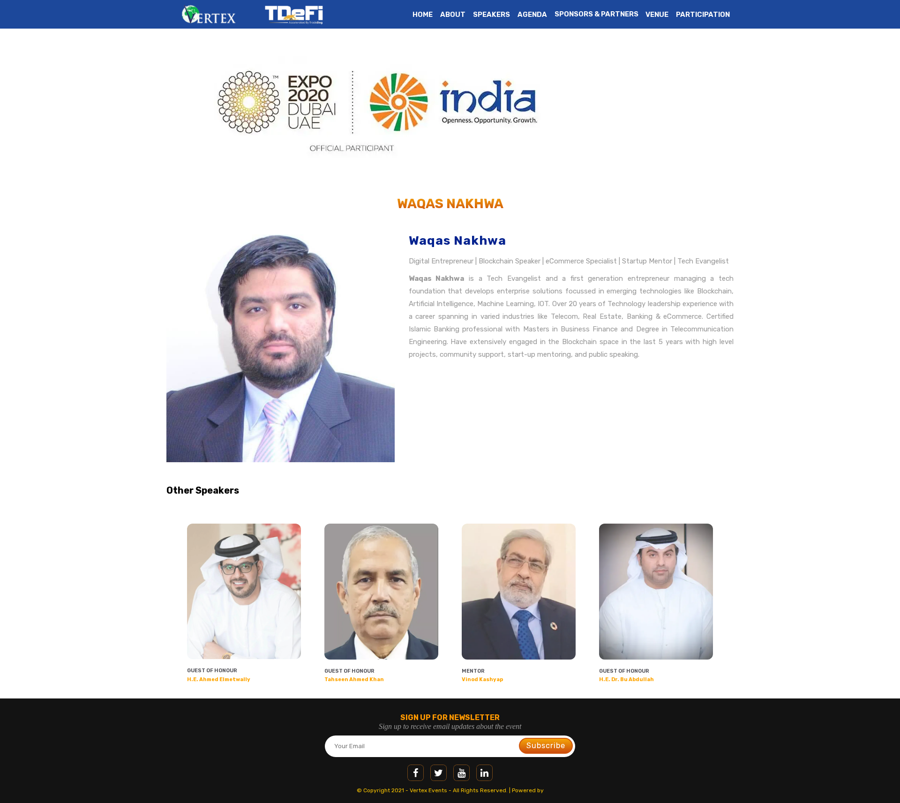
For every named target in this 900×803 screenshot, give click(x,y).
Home (422, 14)
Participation (703, 14)
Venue (656, 14)
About (452, 14)
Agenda (532, 14)
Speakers (491, 14)
